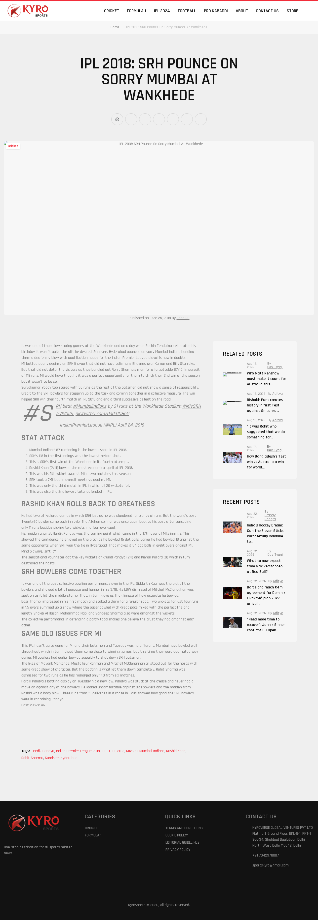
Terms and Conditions (184, 828)
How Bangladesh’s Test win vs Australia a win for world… (266, 462)
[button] (311, 11)
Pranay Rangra (270, 517)
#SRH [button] (58, 406)
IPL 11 (106, 751)
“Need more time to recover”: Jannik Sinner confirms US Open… (266, 625)
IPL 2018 (118, 751)
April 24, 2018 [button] (131, 425)
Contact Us (267, 11)
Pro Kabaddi (216, 11)
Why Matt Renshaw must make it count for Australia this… (266, 379)
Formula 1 (136, 11)
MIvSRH (132, 751)
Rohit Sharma (32, 758)
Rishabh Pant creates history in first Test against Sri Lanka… (265, 405)
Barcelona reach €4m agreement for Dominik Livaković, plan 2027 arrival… (266, 595)
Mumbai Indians (152, 751)
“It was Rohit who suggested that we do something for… (266, 432)
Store (292, 11)
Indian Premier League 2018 (78, 751)
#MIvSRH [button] (191, 406)
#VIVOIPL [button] (65, 413)
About (242, 11)
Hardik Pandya (43, 751)
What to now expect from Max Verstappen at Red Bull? (264, 566)
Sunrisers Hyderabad (61, 758)
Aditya (277, 394)
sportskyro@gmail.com (270, 865)
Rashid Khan (176, 751)
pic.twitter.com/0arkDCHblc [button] (102, 413)
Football (187, 11)
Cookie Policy (176, 835)
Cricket (111, 11)
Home (115, 27)
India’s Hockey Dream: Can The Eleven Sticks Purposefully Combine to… (265, 533)
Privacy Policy (177, 849)
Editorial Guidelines (182, 842)
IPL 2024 (162, 11)
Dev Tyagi (274, 367)
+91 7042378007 (265, 855)
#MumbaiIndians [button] (89, 406)
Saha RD (183, 318)
